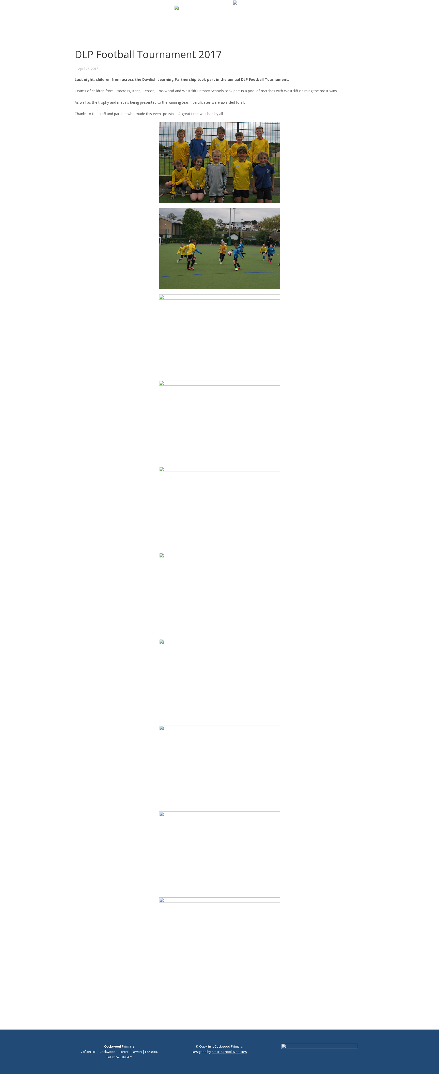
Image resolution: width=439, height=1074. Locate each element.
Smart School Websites (229, 1052)
